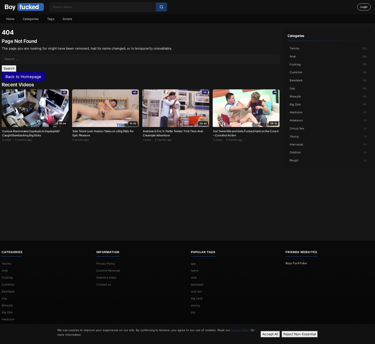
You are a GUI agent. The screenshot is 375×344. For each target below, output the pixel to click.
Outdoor (328, 152)
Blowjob (328, 96)
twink (194, 270)
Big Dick (328, 104)
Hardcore (328, 112)
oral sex (196, 291)
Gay (328, 88)
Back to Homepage (23, 76)
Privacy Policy (105, 263)
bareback (197, 284)
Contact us (103, 284)
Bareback (328, 80)
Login (363, 6)
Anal (328, 56)
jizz (193, 312)
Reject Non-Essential (299, 334)
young (195, 305)
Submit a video (106, 277)
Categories (31, 19)
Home (10, 19)
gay (193, 263)
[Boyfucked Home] (24, 7)
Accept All (270, 334)
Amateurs (328, 120)
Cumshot (328, 72)
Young (328, 136)
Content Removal (108, 270)
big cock (196, 298)
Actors (67, 19)
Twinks (328, 48)
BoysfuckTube (296, 263)
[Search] (161, 7)
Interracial (328, 144)
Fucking (328, 64)
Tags (50, 19)
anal (194, 277)
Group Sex (328, 128)
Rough (328, 160)
